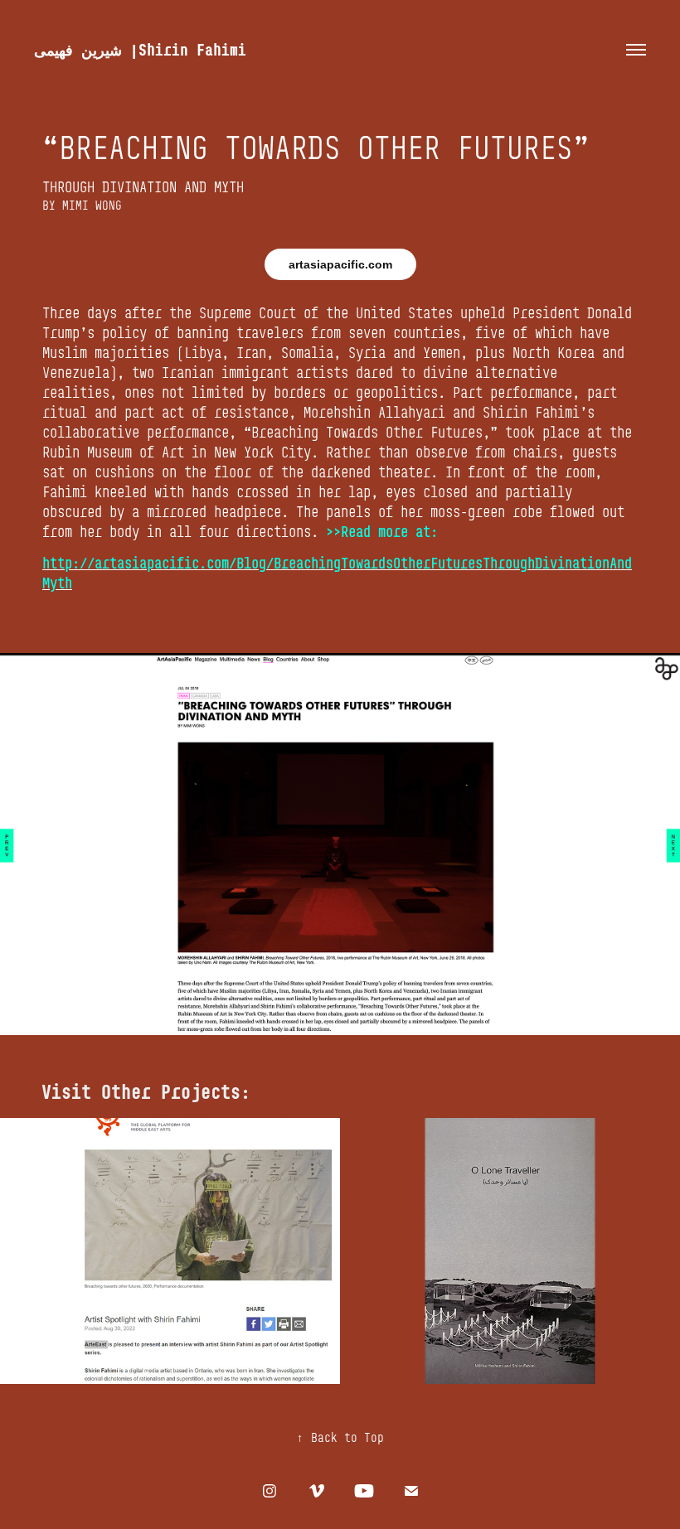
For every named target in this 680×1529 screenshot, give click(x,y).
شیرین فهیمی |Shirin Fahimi (140, 50)
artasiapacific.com (340, 264)
